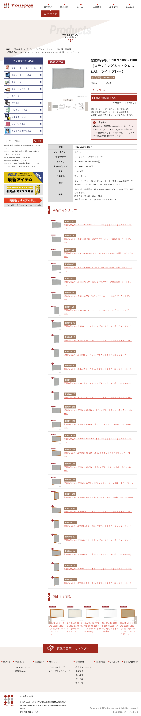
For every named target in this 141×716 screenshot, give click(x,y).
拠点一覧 (79, 683)
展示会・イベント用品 (21, 75)
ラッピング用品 (18, 124)
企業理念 (79, 671)
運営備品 (15, 103)
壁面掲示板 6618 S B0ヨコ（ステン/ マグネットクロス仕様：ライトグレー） (98, 326)
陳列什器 (15, 96)
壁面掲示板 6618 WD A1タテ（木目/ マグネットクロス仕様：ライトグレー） (98, 569)
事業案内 (48, 7)
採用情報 (113, 7)
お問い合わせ (50, 13)
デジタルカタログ (57, 667)
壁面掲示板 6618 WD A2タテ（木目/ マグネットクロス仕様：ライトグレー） (98, 583)
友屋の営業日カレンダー (73, 648)
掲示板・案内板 (64, 49)
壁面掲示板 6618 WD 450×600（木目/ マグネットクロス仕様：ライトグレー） (99, 497)
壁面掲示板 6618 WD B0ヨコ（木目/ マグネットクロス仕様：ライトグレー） (98, 512)
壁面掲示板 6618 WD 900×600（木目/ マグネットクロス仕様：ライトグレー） (99, 483)
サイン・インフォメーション (40, 49)
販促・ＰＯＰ (17, 82)
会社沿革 (79, 679)
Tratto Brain (132, 712)
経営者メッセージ (83, 667)
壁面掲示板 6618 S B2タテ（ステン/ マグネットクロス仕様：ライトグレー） (98, 355)
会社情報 (97, 7)
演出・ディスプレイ (20, 89)
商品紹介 (64, 7)
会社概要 (79, 662)
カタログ (81, 7)
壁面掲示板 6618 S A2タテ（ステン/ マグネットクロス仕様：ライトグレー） (98, 398)
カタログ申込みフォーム (59, 671)
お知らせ (130, 7)
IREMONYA (20, 671)
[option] (68, 77)
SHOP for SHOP (22, 667)
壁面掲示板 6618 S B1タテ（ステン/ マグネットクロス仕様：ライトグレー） (98, 340)
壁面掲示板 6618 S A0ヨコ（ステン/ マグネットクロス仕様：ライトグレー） (98, 369)
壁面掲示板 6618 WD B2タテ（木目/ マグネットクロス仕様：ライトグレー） (98, 540)
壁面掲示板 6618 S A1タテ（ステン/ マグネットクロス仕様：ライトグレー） (98, 383)
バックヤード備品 (19, 110)
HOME (7, 49)
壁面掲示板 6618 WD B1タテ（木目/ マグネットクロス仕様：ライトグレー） (98, 526)
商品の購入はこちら (106, 98)
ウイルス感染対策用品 (21, 131)
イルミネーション (19, 117)
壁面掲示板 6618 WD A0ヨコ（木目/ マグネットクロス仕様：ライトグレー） (98, 554)
